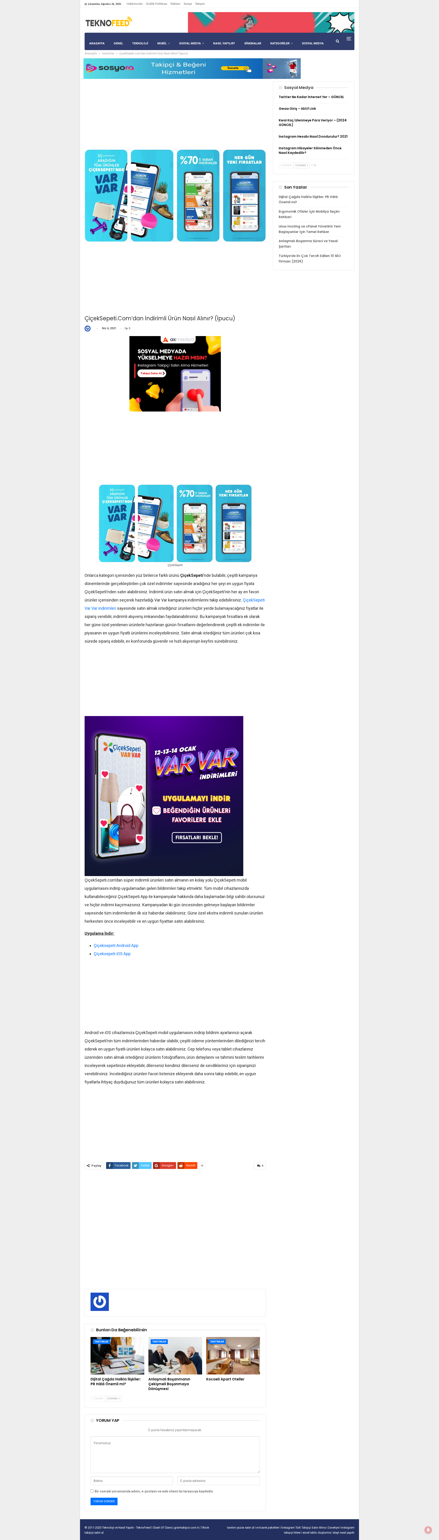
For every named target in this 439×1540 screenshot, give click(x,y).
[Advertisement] (175, 113)
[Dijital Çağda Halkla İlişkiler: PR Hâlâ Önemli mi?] (117, 1355)
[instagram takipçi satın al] (175, 373)
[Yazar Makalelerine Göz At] (89, 328)
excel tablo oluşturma (317, 1532)
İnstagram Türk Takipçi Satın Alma (304, 1527)
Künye (188, 3)
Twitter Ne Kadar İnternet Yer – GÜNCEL (311, 97)
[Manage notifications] (428, 1530)
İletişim (200, 3)
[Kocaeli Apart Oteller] (233, 1355)
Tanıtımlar (101, 1341)
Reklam (175, 3)
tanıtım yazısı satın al (240, 1527)
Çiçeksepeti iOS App (112, 953)
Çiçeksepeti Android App (116, 945)
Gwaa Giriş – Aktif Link (297, 108)
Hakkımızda (134, 3)
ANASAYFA (96, 43)
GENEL (118, 43)
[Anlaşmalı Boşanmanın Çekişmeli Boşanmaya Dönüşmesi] (175, 1355)
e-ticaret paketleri (268, 1527)
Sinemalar (252, 43)
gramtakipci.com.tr (186, 1527)
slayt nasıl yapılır (343, 1532)
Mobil (162, 43)
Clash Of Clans (163, 1527)
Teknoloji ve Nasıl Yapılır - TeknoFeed (126, 1527)
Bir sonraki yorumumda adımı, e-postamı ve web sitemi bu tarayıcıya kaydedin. (154, 1491)
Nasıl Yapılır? (224, 43)
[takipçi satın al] (271, 22)
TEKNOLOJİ (140, 43)
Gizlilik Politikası (156, 3)
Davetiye (334, 1527)
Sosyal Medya (190, 43)
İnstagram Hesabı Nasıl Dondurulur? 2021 (313, 136)
